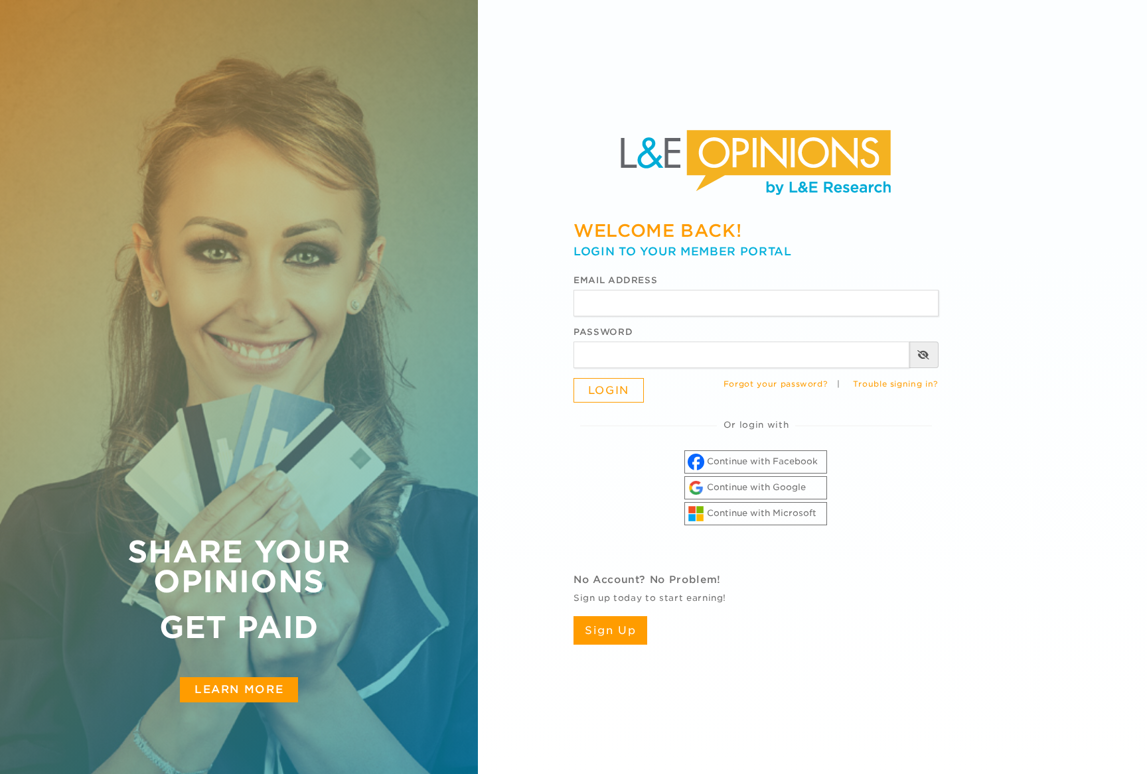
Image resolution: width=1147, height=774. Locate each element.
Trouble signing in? (896, 384)
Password (603, 332)
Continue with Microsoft (760, 513)
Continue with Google (755, 487)
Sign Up (610, 630)
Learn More (238, 689)
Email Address (615, 280)
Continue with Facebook (761, 461)
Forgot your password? (776, 384)
